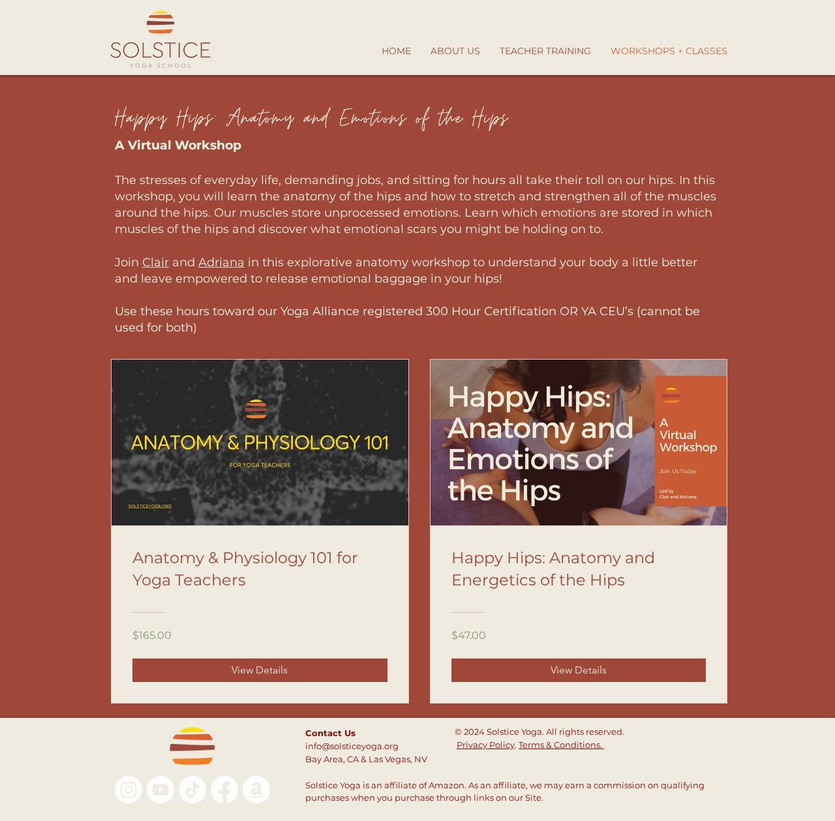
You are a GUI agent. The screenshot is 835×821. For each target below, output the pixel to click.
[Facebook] (224, 789)
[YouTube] (160, 789)
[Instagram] (128, 789)
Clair (155, 262)
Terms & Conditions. (561, 744)
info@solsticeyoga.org (352, 746)
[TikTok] (192, 789)
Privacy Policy (486, 744)
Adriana (221, 262)
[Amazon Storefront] (256, 789)
